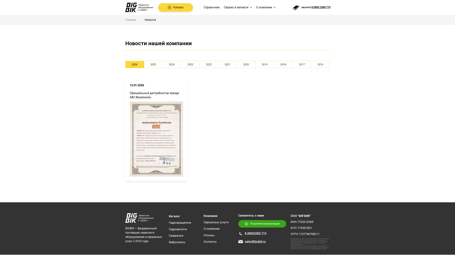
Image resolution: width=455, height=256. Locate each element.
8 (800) (249, 233)
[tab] (134, 64)
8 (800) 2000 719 (320, 7)
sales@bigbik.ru (255, 241)
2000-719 (260, 233)
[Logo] (139, 7)
